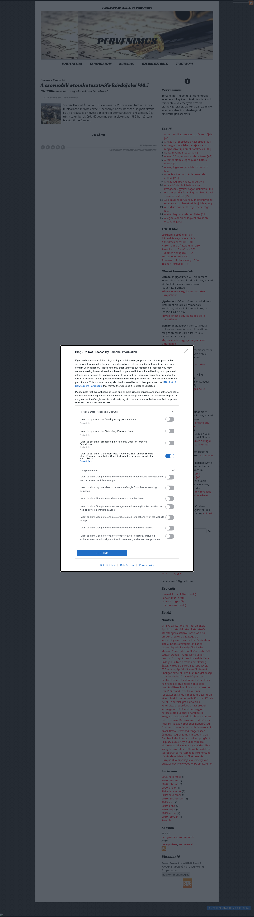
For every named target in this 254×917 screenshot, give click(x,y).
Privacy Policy (146, 565)
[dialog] (127, 458)
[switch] (169, 419)
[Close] (187, 352)
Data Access (127, 565)
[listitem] (127, 411)
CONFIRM (102, 553)
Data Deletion (107, 565)
